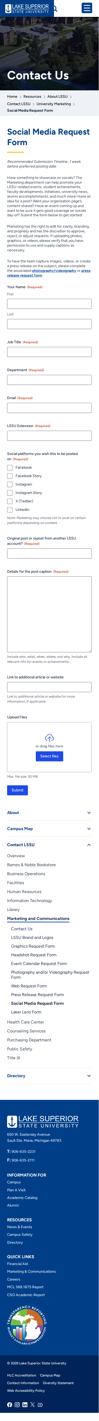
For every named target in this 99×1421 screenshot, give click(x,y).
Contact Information (23, 1383)
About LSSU (57, 96)
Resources (32, 96)
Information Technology (29, 900)
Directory (16, 1075)
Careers (13, 1279)
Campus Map (20, 828)
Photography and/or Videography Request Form (50, 975)
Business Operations (26, 873)
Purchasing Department (29, 1039)
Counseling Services (26, 1030)
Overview (16, 855)
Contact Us (21, 928)
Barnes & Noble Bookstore (31, 864)
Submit (17, 790)
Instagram (24, 484)
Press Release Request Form (37, 994)
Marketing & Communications (31, 1271)
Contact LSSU (19, 104)
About (13, 812)
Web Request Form (29, 985)
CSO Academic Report (26, 1295)
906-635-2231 (21, 1151)
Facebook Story (29, 476)
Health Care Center (25, 1022)
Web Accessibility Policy (26, 1391)
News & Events (19, 1227)
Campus (14, 1182)
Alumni (13, 1205)
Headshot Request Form (34, 954)
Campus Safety (20, 1234)
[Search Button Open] (54, 8)
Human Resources (24, 891)
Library (13, 909)
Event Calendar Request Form (39, 963)
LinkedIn (22, 509)
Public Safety (19, 1048)
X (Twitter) (24, 501)
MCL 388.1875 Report (25, 1287)
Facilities (15, 882)
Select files (49, 756)
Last (10, 314)
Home (12, 96)
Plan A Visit (16, 1190)
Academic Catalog (22, 1197)
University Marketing (54, 104)
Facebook (24, 467)
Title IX (13, 1057)
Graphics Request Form (33, 946)
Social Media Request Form (37, 1003)
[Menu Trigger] (87, 8)
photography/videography (54, 270)
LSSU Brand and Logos (32, 937)
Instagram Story (29, 493)
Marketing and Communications (38, 918)
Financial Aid (17, 1264)
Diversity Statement (58, 1383)
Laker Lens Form (26, 1012)
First (10, 294)
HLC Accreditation (21, 1375)
